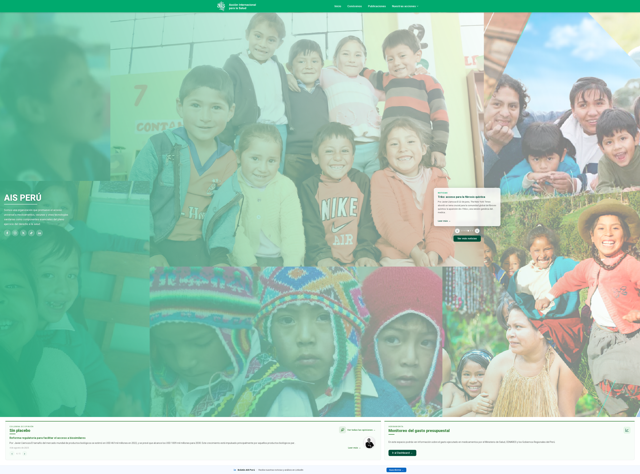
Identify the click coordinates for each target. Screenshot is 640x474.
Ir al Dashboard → (402, 453)
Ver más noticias (467, 238)
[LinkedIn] (39, 233)
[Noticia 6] (472, 230)
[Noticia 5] (470, 231)
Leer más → (444, 221)
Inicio (337, 6)
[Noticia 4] (468, 230)
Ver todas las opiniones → (361, 429)
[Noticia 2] (464, 230)
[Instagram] (15, 233)
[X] (23, 233)
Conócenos (354, 6)
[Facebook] (7, 233)
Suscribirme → (396, 470)
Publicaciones (377, 6)
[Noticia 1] (461, 230)
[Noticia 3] (466, 230)
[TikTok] (31, 233)
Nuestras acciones (404, 6)
